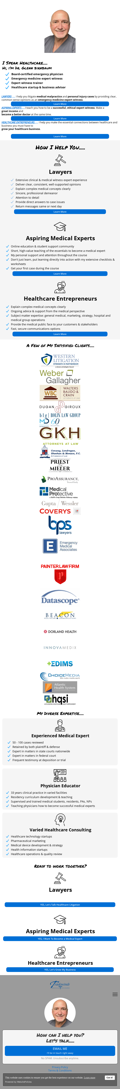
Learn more (89, 1077)
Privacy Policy (60, 1067)
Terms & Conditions (60, 1070)
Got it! (110, 1077)
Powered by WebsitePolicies (18, 1082)
